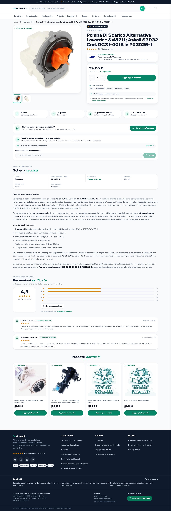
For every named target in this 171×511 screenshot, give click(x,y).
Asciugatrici (47, 16)
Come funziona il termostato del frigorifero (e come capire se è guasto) (37, 484)
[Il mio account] (150, 8)
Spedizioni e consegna (70, 454)
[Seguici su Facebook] (15, 459)
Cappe (84, 16)
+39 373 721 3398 (100, 496)
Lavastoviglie (31, 16)
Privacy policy (134, 450)
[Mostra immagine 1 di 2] (17, 98)
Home (15, 22)
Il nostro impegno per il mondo (107, 445)
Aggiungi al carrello (131, 78)
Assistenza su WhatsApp (71, 468)
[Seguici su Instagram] (21, 459)
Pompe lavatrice (27, 22)
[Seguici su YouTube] (32, 459)
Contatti (64, 450)
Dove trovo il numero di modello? (87, 146)
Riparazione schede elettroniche (74, 464)
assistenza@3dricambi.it (102, 498)
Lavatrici (17, 16)
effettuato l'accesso (64, 311)
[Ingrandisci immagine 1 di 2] (47, 59)
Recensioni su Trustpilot (105, 454)
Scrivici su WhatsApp (145, 128)
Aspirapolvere (126, 16)
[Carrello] (155, 8)
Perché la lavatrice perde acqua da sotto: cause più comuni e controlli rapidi (131, 484)
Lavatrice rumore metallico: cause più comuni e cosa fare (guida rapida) (85, 484)
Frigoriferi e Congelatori (67, 16)
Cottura (95, 16)
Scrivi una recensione (52, 306)
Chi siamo (99, 440)
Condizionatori (110, 16)
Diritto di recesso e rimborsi (139, 445)
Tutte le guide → (151, 479)
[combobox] (85, 8)
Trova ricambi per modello (71, 440)
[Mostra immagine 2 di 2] (26, 98)
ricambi (20, 8)
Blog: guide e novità (103, 450)
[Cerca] (142, 8)
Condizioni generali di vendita (140, 440)
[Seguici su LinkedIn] (27, 459)
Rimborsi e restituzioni (70, 459)
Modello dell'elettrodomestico (27, 151)
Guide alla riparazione (70, 445)
